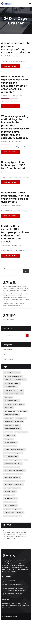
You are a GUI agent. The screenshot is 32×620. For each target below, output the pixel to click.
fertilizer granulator (20, 418)
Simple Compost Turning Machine (12, 509)
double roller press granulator (11, 400)
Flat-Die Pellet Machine (10, 435)
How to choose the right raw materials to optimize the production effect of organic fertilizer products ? (14, 84)
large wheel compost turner (11, 456)
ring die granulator (9, 495)
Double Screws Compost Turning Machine (14, 404)
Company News (17, 56)
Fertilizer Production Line (21, 432)
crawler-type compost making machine (13, 390)
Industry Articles (8, 359)
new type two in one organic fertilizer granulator (15, 460)
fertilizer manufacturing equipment (12, 428)
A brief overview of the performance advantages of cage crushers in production (15, 47)
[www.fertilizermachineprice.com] (3, 594)
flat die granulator (9, 439)
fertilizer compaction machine (11, 414)
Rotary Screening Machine (11, 505)
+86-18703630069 (10, 580)
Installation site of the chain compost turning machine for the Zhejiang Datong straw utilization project (16, 299)
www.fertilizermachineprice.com (13, 593)
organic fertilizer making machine (12, 477)
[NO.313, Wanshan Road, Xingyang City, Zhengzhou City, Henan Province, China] (3, 589)
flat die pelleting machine (10, 442)
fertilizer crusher (8, 418)
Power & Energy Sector (10, 491)
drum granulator (8, 407)
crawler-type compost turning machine (13, 393)
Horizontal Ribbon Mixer (10, 446)
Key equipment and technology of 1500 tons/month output (13, 165)
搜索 (4, 268)
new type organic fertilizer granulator (13, 463)
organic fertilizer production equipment (14, 484)
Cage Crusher (8, 379)
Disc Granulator (8, 397)
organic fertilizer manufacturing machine (14, 481)
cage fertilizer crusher (20, 379)
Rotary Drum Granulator (10, 502)
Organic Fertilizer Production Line (12, 488)
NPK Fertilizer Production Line (11, 467)
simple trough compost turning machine (14, 512)
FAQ (4, 354)
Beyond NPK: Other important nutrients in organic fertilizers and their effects (15, 197)
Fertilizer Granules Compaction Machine (14, 421)
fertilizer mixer (8, 432)
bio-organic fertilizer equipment (12, 372)
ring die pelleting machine (10, 498)
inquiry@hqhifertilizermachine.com (14, 584)
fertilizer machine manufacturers (12, 425)
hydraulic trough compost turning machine (14, 449)
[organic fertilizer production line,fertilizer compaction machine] (6, 3)
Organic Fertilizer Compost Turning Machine (15, 470)
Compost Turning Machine (11, 386)
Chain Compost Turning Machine (12, 383)
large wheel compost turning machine (13, 453)
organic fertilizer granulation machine (13, 474)
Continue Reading (10, 66)
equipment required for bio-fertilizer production (15, 411)
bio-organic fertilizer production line (13, 376)
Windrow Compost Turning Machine (13, 516)
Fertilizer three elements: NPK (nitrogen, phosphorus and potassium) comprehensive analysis (15, 233)
